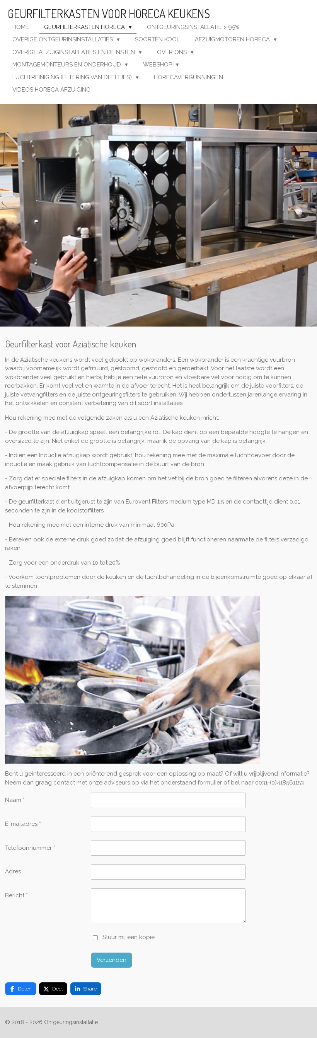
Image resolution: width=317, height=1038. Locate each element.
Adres (13, 871)
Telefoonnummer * (30, 847)
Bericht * (16, 895)
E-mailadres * (23, 823)
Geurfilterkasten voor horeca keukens (109, 13)
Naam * (15, 799)
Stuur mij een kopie (128, 937)
